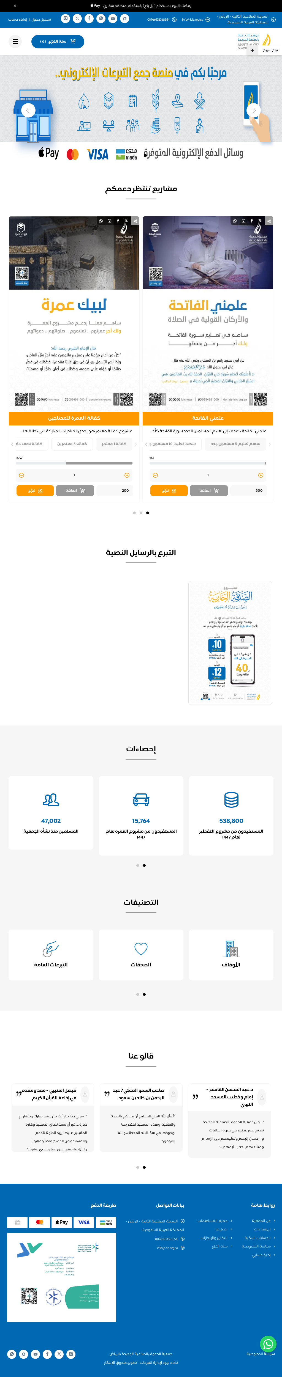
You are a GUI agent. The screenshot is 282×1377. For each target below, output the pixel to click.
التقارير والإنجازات (214, 1238)
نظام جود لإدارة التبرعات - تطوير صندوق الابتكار (141, 1363)
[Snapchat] (124, 19)
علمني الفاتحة (208, 418)
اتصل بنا (221, 1230)
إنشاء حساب (18, 20)
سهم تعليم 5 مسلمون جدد (235, 444)
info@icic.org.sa (192, 20)
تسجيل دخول (41, 20)
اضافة (205, 490)
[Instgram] (65, 18)
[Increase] (260, 476)
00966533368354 (166, 1239)
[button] (147, 513)
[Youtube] (113, 19)
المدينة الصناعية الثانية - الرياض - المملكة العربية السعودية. (155, 1226)
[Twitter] (77, 18)
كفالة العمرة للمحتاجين (74, 418)
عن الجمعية (261, 1221)
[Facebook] (89, 18)
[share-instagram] (243, 220)
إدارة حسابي (261, 1255)
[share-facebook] (252, 220)
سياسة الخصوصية (256, 1247)
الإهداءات (263, 1230)
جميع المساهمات (213, 1221)
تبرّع (165, 490)
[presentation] (269, 444)
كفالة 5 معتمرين (72, 444)
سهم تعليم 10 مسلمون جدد (170, 444)
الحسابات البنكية (258, 1238)
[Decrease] (155, 476)
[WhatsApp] (101, 18)
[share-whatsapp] (235, 220)
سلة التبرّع (220, 1247)
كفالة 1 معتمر (114, 444)
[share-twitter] (260, 220)
